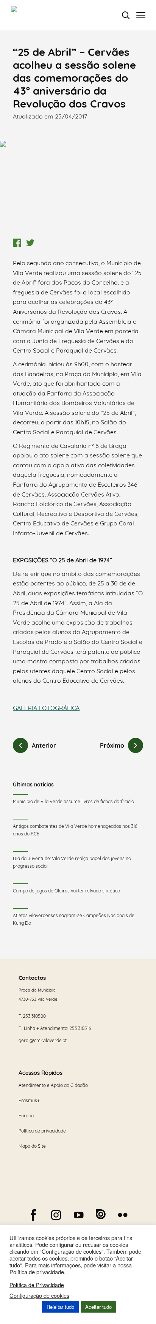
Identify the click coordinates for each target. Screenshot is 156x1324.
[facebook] (33, 1215)
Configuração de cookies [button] (39, 1295)
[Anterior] (20, 745)
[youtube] (78, 1215)
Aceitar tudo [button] (98, 1306)
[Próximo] (135, 745)
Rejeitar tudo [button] (60, 1306)
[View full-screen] (78, 188)
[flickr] (122, 1215)
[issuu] (101, 1214)
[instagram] (56, 1215)
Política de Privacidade (36, 1284)
